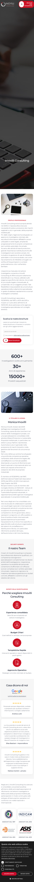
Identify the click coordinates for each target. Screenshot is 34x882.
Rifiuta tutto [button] (25, 874)
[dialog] (17, 861)
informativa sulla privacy (22, 335)
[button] (17, 879)
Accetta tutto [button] (9, 874)
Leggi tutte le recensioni (17, 696)
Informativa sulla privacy (8, 858)
